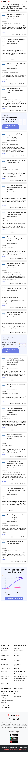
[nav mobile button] (26, 1)
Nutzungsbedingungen (20, 749)
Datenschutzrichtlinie (7, 749)
